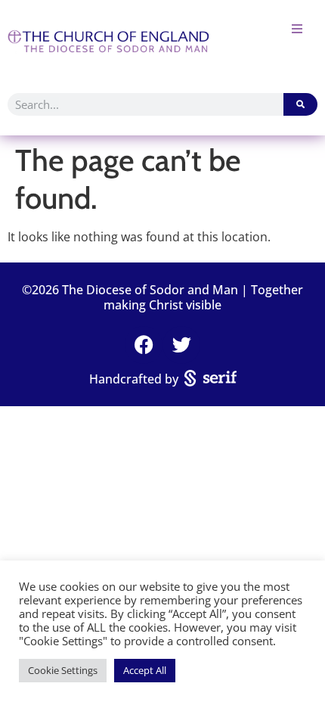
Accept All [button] (144, 670)
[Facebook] (143, 345)
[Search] (300, 104)
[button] (296, 28)
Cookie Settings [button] (63, 670)
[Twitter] (181, 345)
